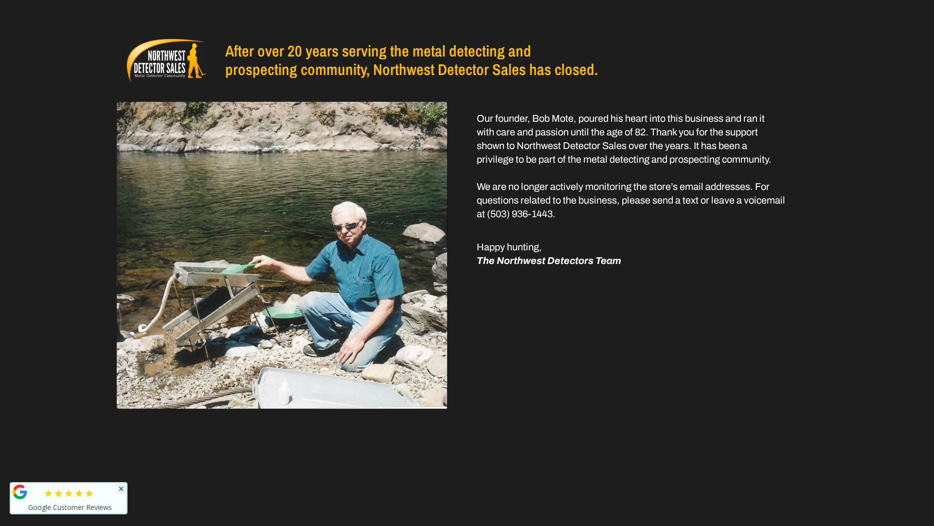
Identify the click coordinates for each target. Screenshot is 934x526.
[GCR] (20, 492)
